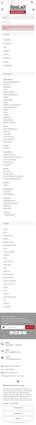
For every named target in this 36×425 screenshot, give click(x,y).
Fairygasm (6, 255)
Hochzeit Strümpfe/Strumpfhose (12, 157)
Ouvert (5, 112)
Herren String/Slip (8, 136)
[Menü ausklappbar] (2, 9)
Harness (5, 102)
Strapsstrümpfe (7, 162)
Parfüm (5, 185)
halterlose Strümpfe (9, 154)
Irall (4, 300)
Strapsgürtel (7, 117)
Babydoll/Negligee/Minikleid (11, 82)
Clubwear (6, 97)
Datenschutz (14, 403)
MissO (5, 290)
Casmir (5, 248)
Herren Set (6, 131)
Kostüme (5, 109)
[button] (33, 2)
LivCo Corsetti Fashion (9, 297)
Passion (5, 287)
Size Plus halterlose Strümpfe (12, 178)
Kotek (5, 258)
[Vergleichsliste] (12, 2)
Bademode (6, 84)
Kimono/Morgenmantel (10, 107)
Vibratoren (6, 148)
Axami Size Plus (7, 235)
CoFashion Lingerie (8, 251)
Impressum (6, 403)
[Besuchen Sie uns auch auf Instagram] (20, 332)
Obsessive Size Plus (9, 284)
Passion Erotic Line (8, 274)
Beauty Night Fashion (9, 245)
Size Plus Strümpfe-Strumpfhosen (13, 176)
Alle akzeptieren (18, 407)
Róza (4, 267)
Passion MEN (7, 264)
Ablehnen (18, 418)
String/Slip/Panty (8, 120)
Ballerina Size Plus (8, 242)
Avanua (5, 229)
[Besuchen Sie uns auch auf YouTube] (16, 332)
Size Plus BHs (7, 171)
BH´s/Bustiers (7, 87)
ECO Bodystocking (8, 194)
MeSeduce (6, 303)
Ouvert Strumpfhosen (9, 159)
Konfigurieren (18, 413)
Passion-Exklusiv (8, 277)
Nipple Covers (7, 208)
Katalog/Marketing (9, 214)
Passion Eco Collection (9, 280)
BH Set (5, 89)
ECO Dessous (7, 191)
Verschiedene (7, 306)
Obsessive (6, 293)
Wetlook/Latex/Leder (9, 122)
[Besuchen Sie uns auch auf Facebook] (11, 332)
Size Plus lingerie (8, 173)
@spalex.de (14, 372)
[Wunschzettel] (22, 2)
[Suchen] (33, 17)
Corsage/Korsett (8, 99)
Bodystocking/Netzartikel (10, 94)
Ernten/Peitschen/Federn (10, 203)
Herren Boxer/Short (9, 139)
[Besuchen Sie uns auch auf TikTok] (24, 332)
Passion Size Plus (8, 261)
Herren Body (7, 134)
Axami (5, 232)
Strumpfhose (7, 164)
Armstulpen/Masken (9, 200)
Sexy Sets (6, 115)
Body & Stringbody (8, 92)
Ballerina (6, 238)
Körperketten (7, 205)
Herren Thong (7, 141)
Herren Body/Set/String (10, 129)
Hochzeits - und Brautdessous (12, 104)
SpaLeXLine (6, 271)
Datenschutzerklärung (7, 320)
